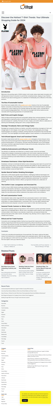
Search (48, 282)
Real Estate (3, 332)
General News (4, 323)
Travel (2, 343)
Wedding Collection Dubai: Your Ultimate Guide (26, 267)
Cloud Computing (4, 308)
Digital (2, 312)
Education (3, 314)
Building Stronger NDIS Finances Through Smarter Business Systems (15, 297)
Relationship (3, 334)
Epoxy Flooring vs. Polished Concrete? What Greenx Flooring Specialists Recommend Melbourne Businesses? (23, 293)
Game (2, 321)
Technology (3, 339)
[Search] (50, 13)
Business (3, 305)
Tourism (3, 341)
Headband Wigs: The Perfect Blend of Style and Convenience (43, 268)
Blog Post (3, 401)
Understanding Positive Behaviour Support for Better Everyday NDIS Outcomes (17, 288)
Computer (3, 310)
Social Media (3, 336)
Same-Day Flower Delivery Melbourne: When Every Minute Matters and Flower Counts (19, 291)
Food (2, 319)
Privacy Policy (4, 403)
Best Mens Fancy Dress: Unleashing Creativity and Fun (8, 268)
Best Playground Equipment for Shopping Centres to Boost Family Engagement (17, 295)
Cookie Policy (45, 397)
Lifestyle (3, 330)
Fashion (3, 316)
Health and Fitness (5, 325)
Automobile (3, 303)
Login (2, 397)
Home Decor (3, 327)
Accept (24, 400)
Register (3, 399)
